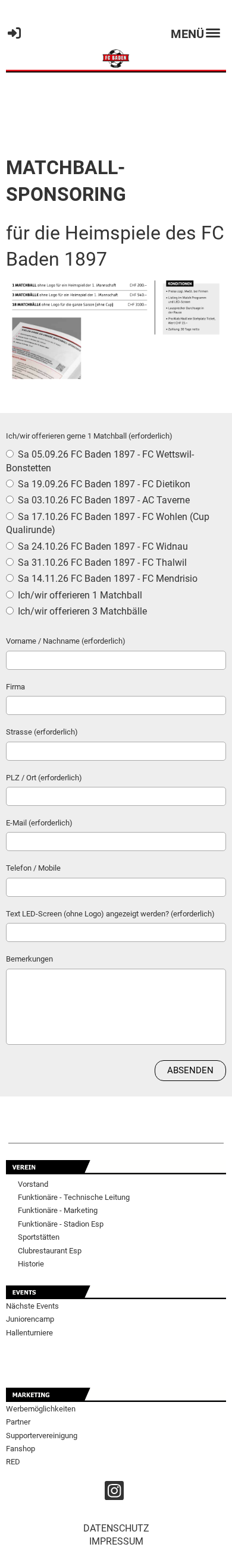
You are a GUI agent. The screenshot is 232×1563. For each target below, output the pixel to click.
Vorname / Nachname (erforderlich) (66, 640)
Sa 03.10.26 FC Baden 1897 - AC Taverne (102, 500)
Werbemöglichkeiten (41, 1408)
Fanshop (20, 1448)
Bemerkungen (29, 958)
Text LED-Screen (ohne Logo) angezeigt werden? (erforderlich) (110, 913)
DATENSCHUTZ (116, 1528)
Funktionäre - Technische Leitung (74, 1197)
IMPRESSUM (116, 1541)
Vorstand (33, 1184)
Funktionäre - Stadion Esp (61, 1223)
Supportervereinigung (41, 1435)
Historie (31, 1263)
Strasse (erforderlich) (42, 731)
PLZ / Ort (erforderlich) (44, 777)
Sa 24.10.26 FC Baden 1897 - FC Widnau (101, 546)
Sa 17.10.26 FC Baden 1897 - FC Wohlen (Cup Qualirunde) (107, 523)
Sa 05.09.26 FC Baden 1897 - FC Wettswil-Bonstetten (100, 461)
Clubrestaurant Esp (49, 1250)
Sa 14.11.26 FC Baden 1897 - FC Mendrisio (106, 578)
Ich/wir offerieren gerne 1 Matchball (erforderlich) (89, 435)
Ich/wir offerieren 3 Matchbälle (81, 611)
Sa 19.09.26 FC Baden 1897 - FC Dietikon (102, 484)
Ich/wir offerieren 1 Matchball (78, 595)
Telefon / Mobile (33, 868)
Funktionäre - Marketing (58, 1210)
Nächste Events (32, 1306)
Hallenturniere (29, 1332)
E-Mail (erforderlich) (39, 822)
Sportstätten (38, 1237)
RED (13, 1461)
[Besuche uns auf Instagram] (114, 1493)
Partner (18, 1421)
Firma (15, 686)
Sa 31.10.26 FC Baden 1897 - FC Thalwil (101, 562)
